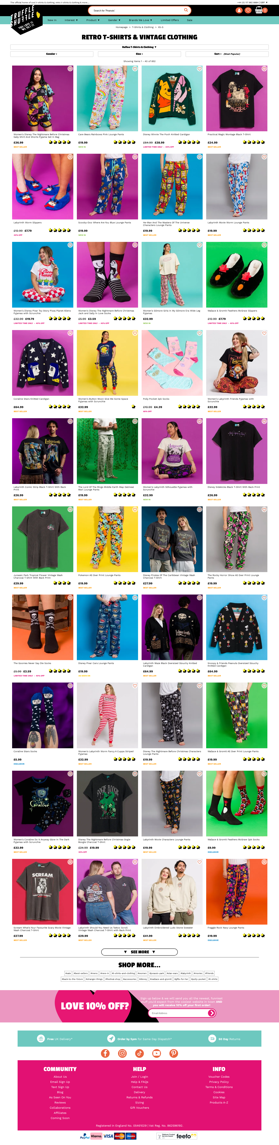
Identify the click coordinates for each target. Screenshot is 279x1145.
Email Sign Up (60, 1081)
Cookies (218, 1092)
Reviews (60, 1102)
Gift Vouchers (139, 1107)
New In (52, 20)
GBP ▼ (264, 2)
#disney (143, 979)
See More (140, 952)
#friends (209, 973)
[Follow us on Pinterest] (173, 1053)
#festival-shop (112, 979)
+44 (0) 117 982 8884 (247, 2)
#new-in (104, 973)
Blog (60, 1092)
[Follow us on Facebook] (105, 1053)
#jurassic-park (157, 973)
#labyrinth (186, 973)
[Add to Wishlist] (70, 68)
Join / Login (139, 1076)
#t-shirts (212, 979)
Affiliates (60, 1112)
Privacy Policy (219, 1081)
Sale (189, 20)
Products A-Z (219, 1102)
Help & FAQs (139, 1081)
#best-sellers (81, 973)
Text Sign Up (60, 1087)
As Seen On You (60, 1097)
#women (142, 973)
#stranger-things (94, 979)
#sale (68, 973)
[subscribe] (211, 1013)
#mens (94, 973)
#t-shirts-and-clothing (123, 973)
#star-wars (172, 973)
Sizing (139, 1102)
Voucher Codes (218, 1076)
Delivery (139, 1092)
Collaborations (60, 1107)
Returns (229, 1039)
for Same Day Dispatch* (145, 1039)
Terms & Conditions (219, 1087)
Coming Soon (60, 1118)
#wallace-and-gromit (160, 979)
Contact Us (139, 1087)
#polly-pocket (198, 979)
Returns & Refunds (139, 1097)
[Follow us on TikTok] (139, 1053)
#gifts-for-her (181, 979)
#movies (198, 973)
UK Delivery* (59, 1039)
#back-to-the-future (72, 979)
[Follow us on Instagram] (122, 1053)
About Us (60, 1076)
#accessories (129, 979)
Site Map (219, 1097)
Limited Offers (170, 20)
